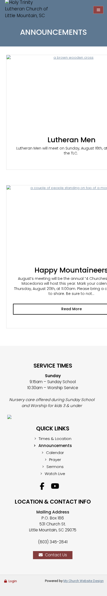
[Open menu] (98, 10)
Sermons (55, 466)
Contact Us (56, 555)
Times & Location (55, 438)
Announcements (55, 445)
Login (13, 581)
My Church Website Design (83, 581)
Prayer (55, 459)
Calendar (55, 452)
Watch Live (55, 473)
